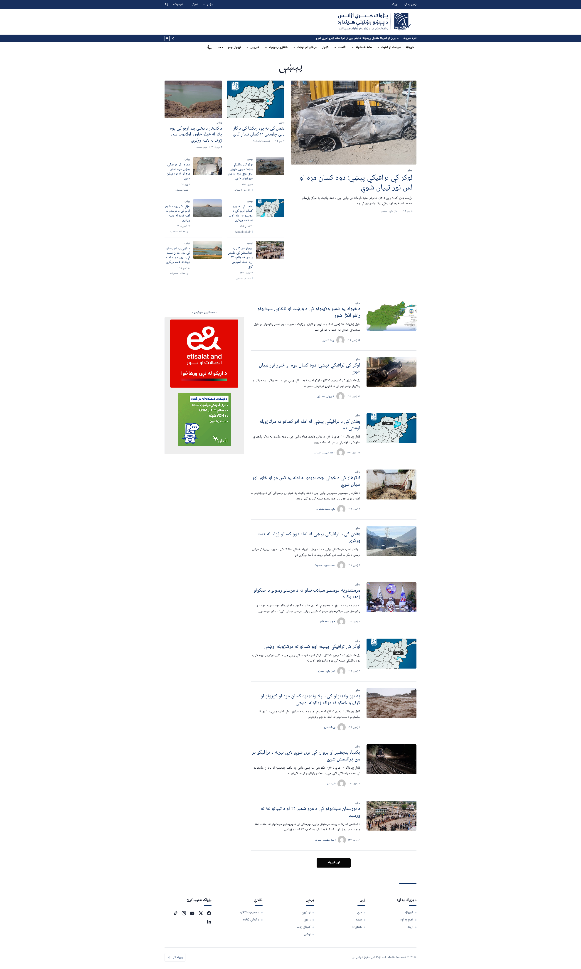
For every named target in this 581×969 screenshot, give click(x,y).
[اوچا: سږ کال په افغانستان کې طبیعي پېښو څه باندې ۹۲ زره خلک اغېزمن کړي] (270, 250)
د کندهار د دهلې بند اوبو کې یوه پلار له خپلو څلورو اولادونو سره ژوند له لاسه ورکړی (196, 134)
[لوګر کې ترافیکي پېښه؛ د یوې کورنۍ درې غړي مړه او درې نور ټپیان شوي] (270, 166)
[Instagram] (183, 913)
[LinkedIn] (209, 921)
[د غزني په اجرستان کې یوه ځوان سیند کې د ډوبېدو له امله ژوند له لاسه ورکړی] (207, 250)
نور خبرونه (333, 862)
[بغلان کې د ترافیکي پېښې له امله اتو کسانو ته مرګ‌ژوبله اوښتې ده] (391, 428)
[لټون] (167, 4)
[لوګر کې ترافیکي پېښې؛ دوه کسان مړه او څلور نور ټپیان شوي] (391, 372)
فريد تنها (331, 783)
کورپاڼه (410, 47)
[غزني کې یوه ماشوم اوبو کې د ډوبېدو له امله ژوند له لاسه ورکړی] (207, 208)
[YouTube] (192, 913)
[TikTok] (175, 913)
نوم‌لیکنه (178, 4)
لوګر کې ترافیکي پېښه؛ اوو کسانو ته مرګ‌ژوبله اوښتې (312, 647)
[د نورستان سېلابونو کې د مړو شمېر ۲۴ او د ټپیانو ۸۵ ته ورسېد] (391, 816)
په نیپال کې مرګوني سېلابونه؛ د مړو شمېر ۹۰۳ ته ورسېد (366, 38)
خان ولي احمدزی (326, 671)
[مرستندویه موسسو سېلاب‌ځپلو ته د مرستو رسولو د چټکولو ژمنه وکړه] (391, 597)
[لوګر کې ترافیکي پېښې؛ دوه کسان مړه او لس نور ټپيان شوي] (353, 123)
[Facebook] (209, 913)
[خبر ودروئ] (167, 38)
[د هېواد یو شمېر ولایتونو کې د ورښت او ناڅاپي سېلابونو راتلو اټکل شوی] (391, 316)
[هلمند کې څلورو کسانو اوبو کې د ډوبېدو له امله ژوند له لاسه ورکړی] (270, 208)
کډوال (325, 47)
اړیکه (394, 4)
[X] (200, 913)
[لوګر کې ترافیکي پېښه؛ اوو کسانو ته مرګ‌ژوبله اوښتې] (391, 654)
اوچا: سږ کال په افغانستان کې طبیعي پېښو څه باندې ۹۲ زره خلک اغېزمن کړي (240, 258)
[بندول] (172, 38)
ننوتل (195, 4)
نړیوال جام (234, 47)
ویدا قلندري (328, 340)
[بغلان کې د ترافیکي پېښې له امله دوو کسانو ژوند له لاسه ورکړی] (391, 541)
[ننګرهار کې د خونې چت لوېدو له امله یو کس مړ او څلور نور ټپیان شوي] (391, 484)
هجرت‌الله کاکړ (327, 621)
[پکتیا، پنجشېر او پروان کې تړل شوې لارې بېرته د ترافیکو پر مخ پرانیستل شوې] (391, 759)
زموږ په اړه (410, 4)
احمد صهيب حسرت (324, 452)
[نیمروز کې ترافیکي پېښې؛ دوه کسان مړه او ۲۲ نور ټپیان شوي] (207, 166)
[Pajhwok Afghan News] (374, 22)
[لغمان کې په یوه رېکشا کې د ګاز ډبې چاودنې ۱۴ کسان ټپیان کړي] (255, 99)
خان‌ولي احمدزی (325, 396)
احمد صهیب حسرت (325, 565)
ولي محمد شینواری (325, 509)
